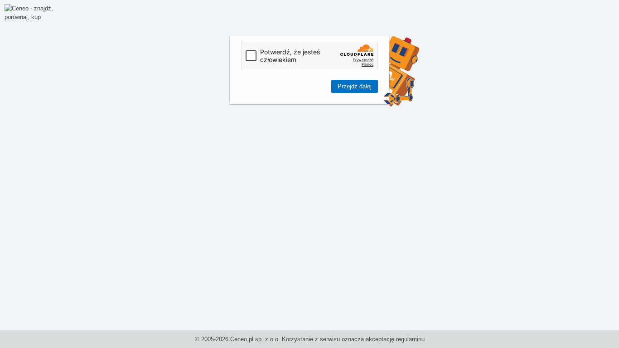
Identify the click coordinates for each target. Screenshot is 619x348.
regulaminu (410, 339)
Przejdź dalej (355, 86)
